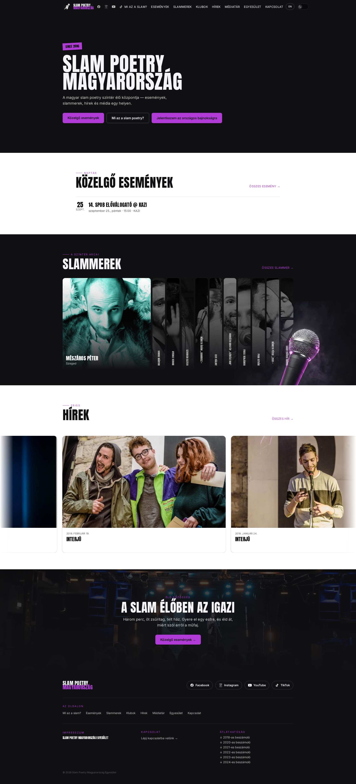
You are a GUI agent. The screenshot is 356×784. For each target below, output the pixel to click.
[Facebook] (99, 6)
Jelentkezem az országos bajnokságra (187, 118)
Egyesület (252, 6)
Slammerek (182, 6)
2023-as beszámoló (235, 757)
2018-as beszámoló (235, 737)
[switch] (302, 6)
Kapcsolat (274, 6)
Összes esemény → (264, 186)
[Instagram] (106, 6)
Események (160, 6)
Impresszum (73, 732)
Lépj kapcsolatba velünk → (159, 738)
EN (290, 6)
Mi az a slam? (135, 6)
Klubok (202, 6)
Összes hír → (282, 418)
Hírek (216, 6)
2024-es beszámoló (235, 762)
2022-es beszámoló (235, 752)
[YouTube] (113, 6)
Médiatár (232, 6)
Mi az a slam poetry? (128, 118)
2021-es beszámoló (235, 747)
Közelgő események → (178, 640)
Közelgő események (83, 118)
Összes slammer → (277, 267)
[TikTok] (121, 6)
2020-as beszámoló (235, 742)
